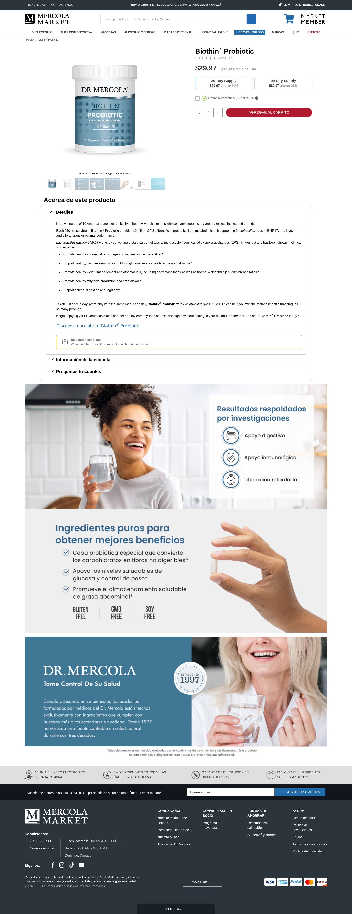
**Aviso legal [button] (200, 881)
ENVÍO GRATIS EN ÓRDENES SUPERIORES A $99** (298, 775)
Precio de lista (244, 69)
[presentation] (168, 108)
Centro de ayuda (305, 818)
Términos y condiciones (310, 844)
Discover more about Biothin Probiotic (97, 325)
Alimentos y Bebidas (139, 32)
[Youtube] (81, 865)
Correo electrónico (43, 848)
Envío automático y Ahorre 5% (231, 98)
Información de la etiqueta (83, 359)
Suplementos (42, 32)
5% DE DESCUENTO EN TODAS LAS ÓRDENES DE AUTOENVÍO (139, 775)
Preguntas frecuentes (78, 371)
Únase (320, 5)
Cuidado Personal (178, 32)
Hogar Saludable (214, 32)
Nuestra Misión (168, 837)
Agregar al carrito (269, 112)
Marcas (278, 32)
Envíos (297, 837)
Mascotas (108, 32)
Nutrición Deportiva (76, 32)
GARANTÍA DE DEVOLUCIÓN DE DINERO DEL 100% (225, 775)
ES (285, 5)
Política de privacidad (308, 851)
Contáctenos (62, 5)
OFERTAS (174, 908)
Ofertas (313, 32)
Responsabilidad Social (175, 830)
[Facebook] (53, 865)
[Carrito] (291, 17)
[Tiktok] (71, 865)
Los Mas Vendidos (249, 32)
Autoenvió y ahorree (262, 835)
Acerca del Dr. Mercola (174, 844)
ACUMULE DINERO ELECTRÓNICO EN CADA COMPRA (59, 775)
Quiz (295, 32)
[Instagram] (61, 865)
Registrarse (302, 5)
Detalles (64, 212)
